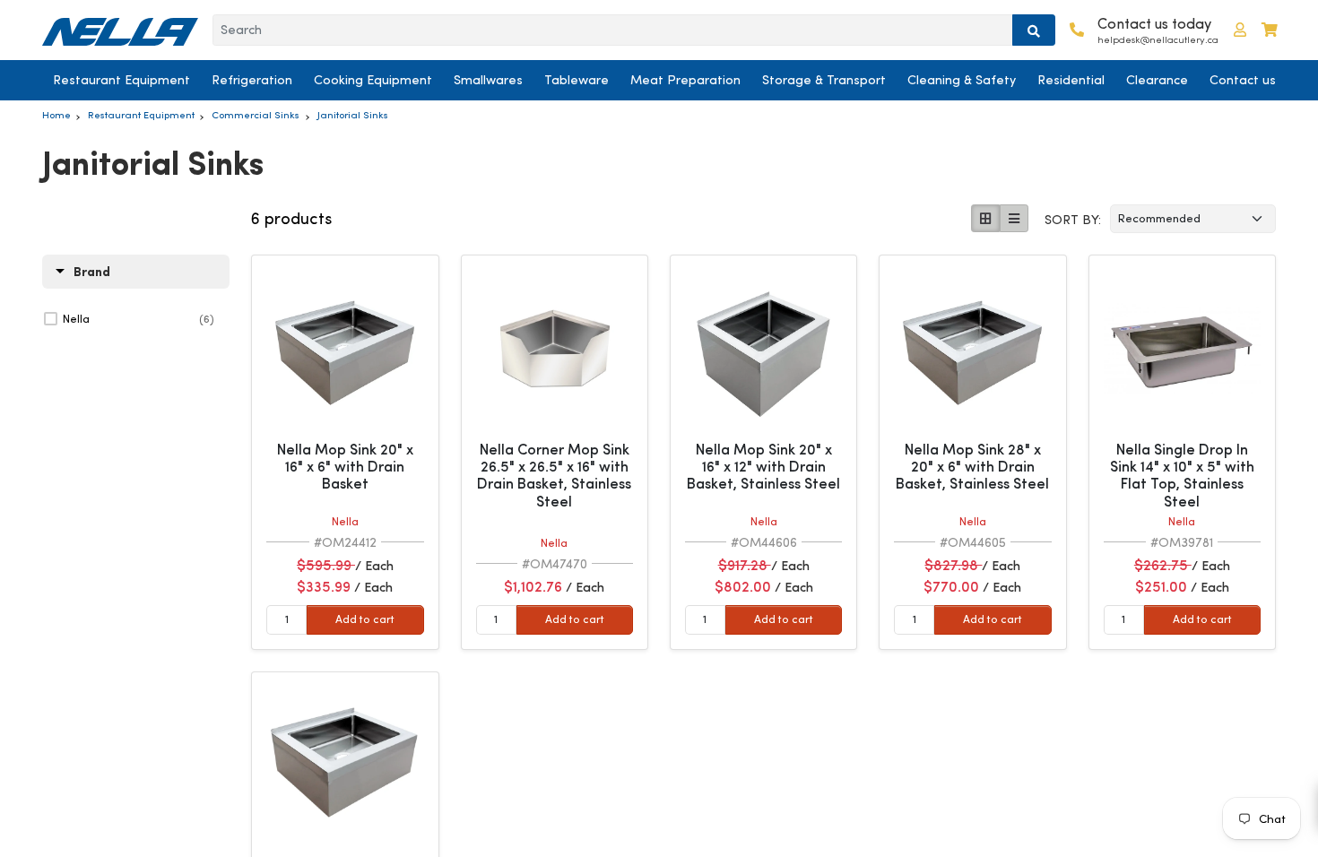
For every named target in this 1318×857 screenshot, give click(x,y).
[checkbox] (138, 319)
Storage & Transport (824, 80)
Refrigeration (252, 80)
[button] (1240, 30)
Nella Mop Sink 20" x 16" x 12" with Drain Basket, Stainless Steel (763, 466)
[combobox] (612, 30)
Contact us (1243, 80)
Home (56, 114)
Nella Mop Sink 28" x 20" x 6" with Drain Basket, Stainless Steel (972, 466)
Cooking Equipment (373, 80)
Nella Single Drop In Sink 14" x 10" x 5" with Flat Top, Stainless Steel (1182, 475)
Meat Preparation (685, 80)
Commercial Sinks (255, 114)
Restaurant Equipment (121, 80)
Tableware (576, 80)
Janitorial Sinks (352, 114)
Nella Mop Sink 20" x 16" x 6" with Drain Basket (345, 466)
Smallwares (488, 80)
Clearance (1157, 80)
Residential (1071, 80)
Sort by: (1073, 219)
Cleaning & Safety (961, 80)
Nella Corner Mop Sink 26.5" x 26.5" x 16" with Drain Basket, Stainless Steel (554, 475)
